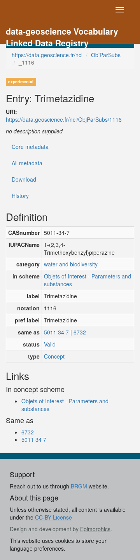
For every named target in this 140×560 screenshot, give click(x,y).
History (20, 196)
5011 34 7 (56, 332)
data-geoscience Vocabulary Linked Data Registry (62, 32)
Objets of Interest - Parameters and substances (87, 280)
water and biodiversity (71, 264)
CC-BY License (53, 517)
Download (24, 179)
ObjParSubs (106, 55)
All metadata (27, 163)
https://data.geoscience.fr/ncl (47, 55)
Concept (54, 356)
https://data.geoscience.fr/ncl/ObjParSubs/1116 (64, 119)
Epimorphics (95, 529)
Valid (50, 344)
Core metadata (30, 146)
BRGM (79, 486)
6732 (80, 332)
